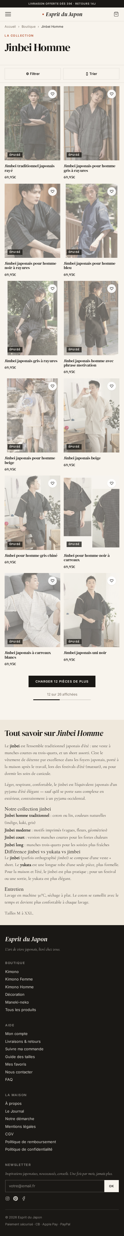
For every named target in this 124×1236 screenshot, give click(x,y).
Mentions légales (20, 1126)
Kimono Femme (19, 979)
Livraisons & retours (23, 1041)
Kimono (12, 971)
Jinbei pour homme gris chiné (31, 555)
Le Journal (14, 1111)
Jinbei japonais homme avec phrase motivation (89, 363)
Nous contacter (19, 1072)
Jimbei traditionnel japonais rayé (30, 168)
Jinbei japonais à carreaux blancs (28, 655)
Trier (91, 74)
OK (111, 1186)
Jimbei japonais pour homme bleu (89, 265)
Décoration (15, 994)
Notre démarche (19, 1118)
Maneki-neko (17, 1002)
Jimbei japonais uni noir (85, 653)
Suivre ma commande (24, 1049)
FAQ (9, 1079)
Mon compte (16, 1033)
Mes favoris (15, 1064)
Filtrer (33, 74)
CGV (9, 1134)
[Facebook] (23, 1198)
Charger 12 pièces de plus (62, 681)
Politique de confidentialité (28, 1149)
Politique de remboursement (30, 1141)
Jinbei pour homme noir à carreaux (87, 557)
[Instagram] (7, 1198)
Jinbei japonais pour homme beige (30, 460)
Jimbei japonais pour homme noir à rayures (30, 265)
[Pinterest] (15, 1198)
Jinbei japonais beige (82, 458)
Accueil (10, 27)
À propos (13, 1103)
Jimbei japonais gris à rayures (31, 361)
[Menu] (8, 14)
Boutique (28, 27)
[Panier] (116, 14)
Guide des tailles (20, 1056)
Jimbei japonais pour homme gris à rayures (89, 168)
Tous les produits (20, 1009)
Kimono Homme (19, 987)
